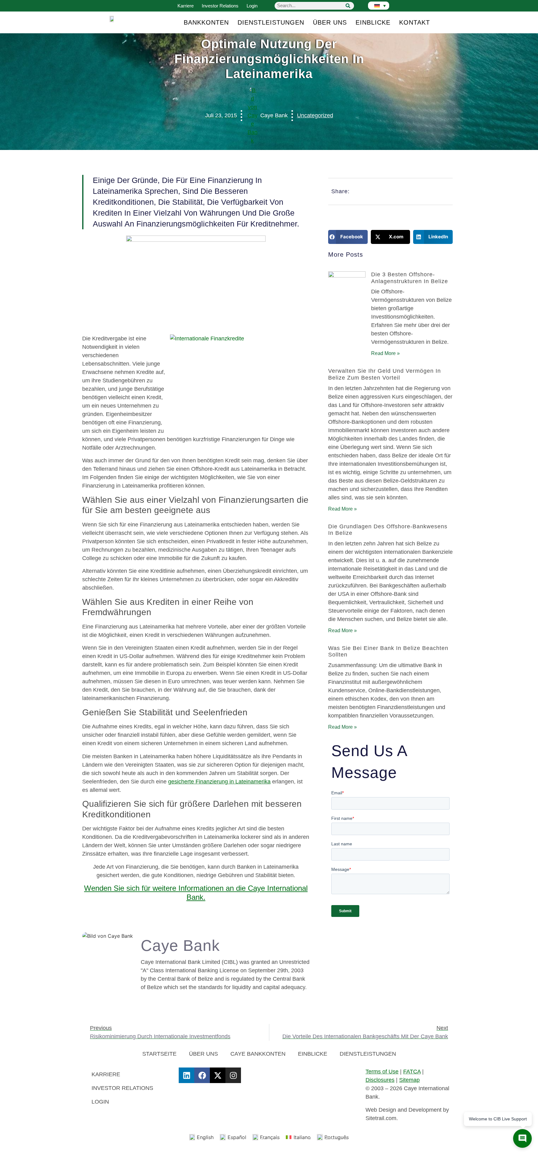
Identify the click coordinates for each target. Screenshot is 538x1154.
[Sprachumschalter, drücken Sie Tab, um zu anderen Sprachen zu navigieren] (378, 6)
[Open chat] (522, 1138)
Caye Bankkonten (258, 1054)
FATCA (412, 1071)
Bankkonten (206, 22)
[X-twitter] (217, 1075)
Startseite (159, 1054)
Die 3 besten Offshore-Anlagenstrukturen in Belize (409, 277)
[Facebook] (202, 1075)
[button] (348, 237)
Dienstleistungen (271, 22)
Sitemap (409, 1080)
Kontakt (414, 22)
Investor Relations (220, 5)
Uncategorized (315, 115)
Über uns (330, 22)
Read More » (385, 353)
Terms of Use (382, 1071)
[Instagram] (233, 1075)
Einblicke (373, 22)
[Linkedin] (186, 1075)
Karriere (185, 5)
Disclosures (380, 1080)
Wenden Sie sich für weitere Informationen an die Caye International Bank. (196, 892)
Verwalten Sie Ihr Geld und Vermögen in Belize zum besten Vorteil (384, 374)
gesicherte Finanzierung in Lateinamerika (219, 781)
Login (252, 5)
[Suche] (348, 6)
